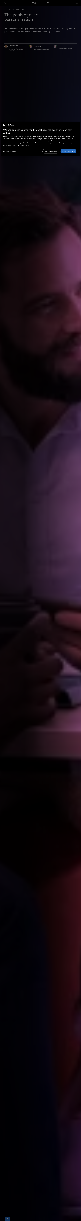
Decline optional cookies (50, 151)
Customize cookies (9, 151)
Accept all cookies (68, 151)
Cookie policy (25, 145)
